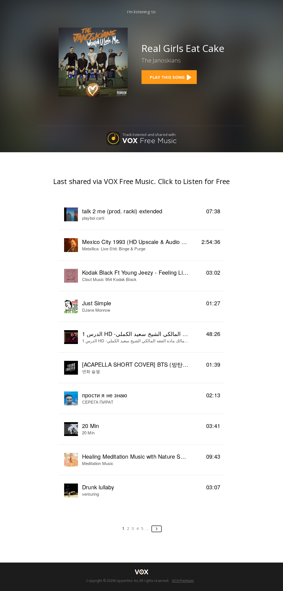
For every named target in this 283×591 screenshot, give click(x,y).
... (148, 528)
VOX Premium (183, 580)
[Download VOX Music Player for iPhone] (93, 61)
